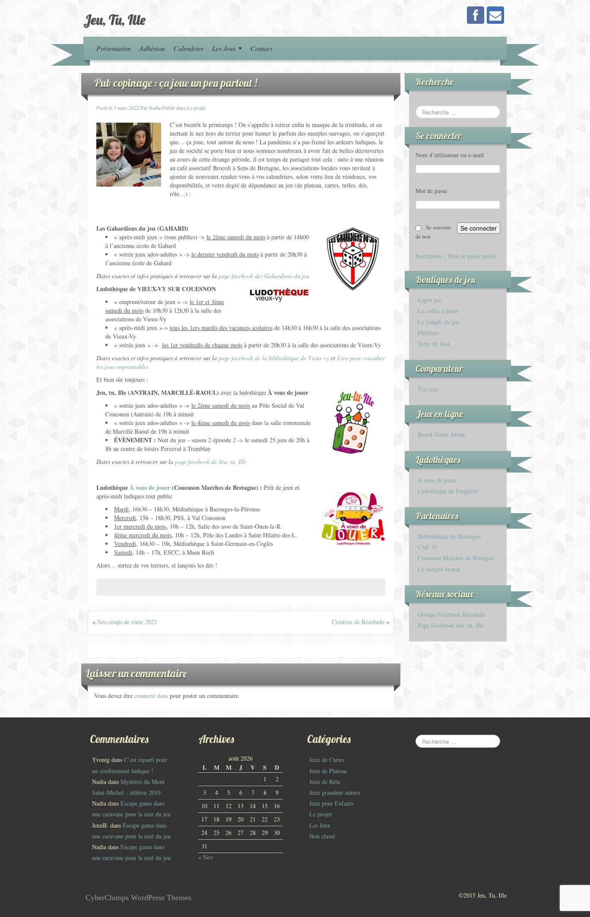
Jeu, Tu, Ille (114, 19)
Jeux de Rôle (324, 781)
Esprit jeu (429, 300)
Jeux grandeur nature (334, 792)
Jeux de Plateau (328, 771)
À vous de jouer (437, 480)
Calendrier (188, 48)
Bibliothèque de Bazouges (449, 536)
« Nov (205, 857)
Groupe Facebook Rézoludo (451, 614)
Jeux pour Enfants (331, 803)
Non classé (322, 836)
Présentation (113, 48)
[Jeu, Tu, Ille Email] (495, 15)
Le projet (196, 107)
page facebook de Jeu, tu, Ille (211, 461)
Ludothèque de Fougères (448, 491)
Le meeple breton (439, 569)
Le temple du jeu (438, 322)
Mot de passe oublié (472, 256)
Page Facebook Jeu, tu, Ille (451, 625)
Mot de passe (431, 191)
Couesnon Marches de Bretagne (456, 558)
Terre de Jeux (434, 344)
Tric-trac (428, 389)
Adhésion (152, 48)
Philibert (428, 333)
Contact (261, 48)
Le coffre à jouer (438, 311)
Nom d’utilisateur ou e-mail (450, 155)
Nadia (155, 107)
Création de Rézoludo (358, 622)
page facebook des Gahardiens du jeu (264, 276)
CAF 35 (427, 547)
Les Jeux (225, 48)
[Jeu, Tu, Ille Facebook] (475, 15)
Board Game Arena (441, 434)
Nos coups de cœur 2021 (127, 622)
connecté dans (152, 696)
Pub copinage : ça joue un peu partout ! (175, 82)
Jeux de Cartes (326, 759)
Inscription (429, 256)
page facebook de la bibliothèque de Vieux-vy (274, 358)
